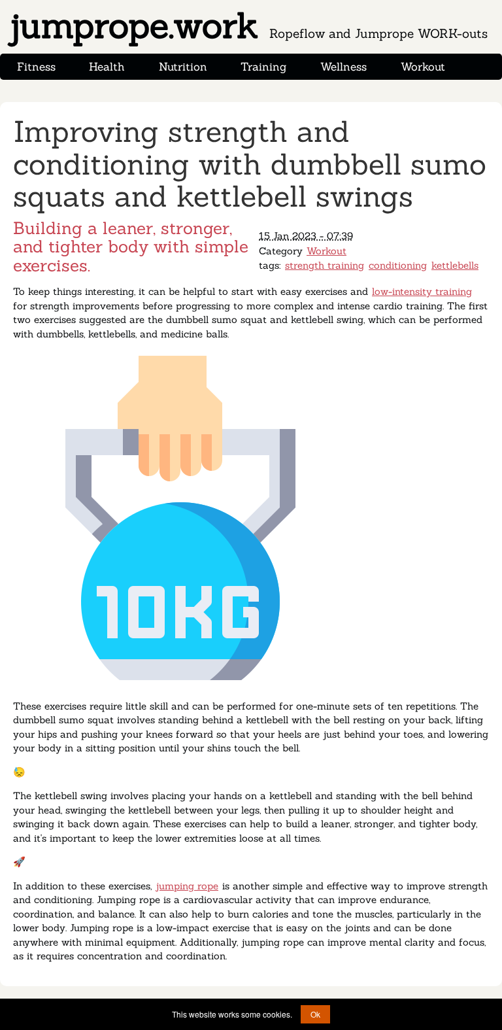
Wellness (343, 67)
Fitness (36, 67)
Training (263, 67)
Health (107, 67)
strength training (324, 265)
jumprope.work (248, 25)
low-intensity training (422, 291)
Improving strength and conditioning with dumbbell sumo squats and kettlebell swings (249, 163)
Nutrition (183, 67)
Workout (423, 67)
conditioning (398, 265)
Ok (315, 1014)
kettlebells (454, 265)
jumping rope (187, 886)
